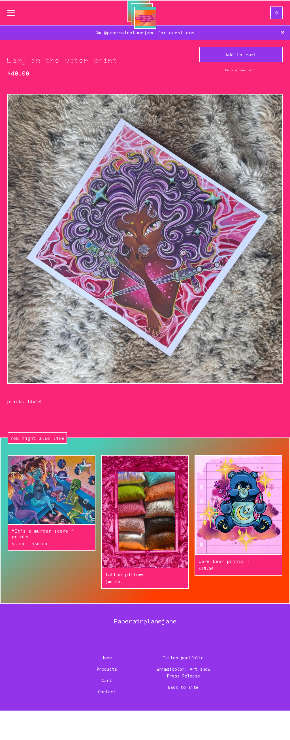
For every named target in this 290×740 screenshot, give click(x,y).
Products (107, 669)
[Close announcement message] (282, 33)
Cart (107, 680)
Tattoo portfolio (183, 657)
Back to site (183, 687)
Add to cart (241, 54)
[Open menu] (11, 13)
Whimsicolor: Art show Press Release (183, 672)
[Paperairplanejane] (145, 18)
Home (107, 657)
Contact (107, 691)
